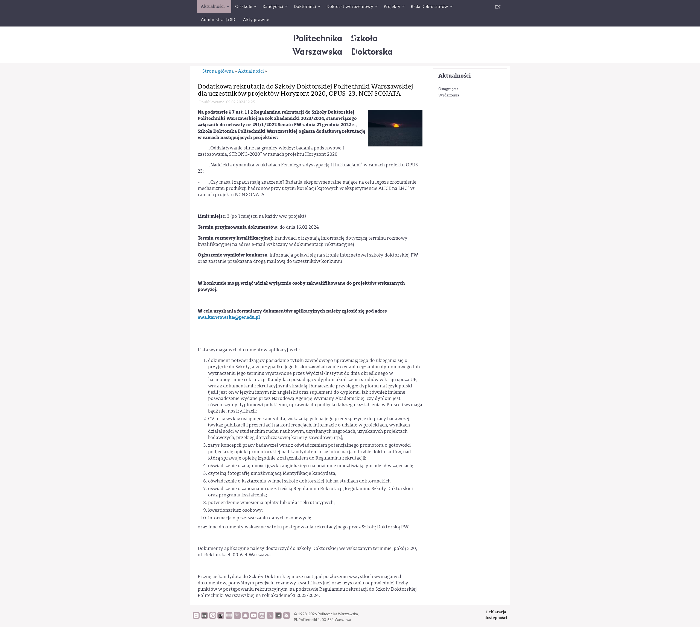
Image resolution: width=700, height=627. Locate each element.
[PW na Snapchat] (245, 617)
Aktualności (454, 76)
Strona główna (218, 71)
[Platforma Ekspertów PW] (220, 617)
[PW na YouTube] (253, 617)
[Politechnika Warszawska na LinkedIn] (204, 617)
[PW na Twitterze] (270, 617)
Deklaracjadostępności (496, 614)
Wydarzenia (448, 95)
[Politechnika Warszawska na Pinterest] (212, 617)
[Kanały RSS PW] (286, 617)
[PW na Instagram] (261, 617)
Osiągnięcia (448, 89)
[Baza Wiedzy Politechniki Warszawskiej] (196, 617)
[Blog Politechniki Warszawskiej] (237, 617)
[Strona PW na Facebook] (278, 617)
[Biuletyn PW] (229, 617)
